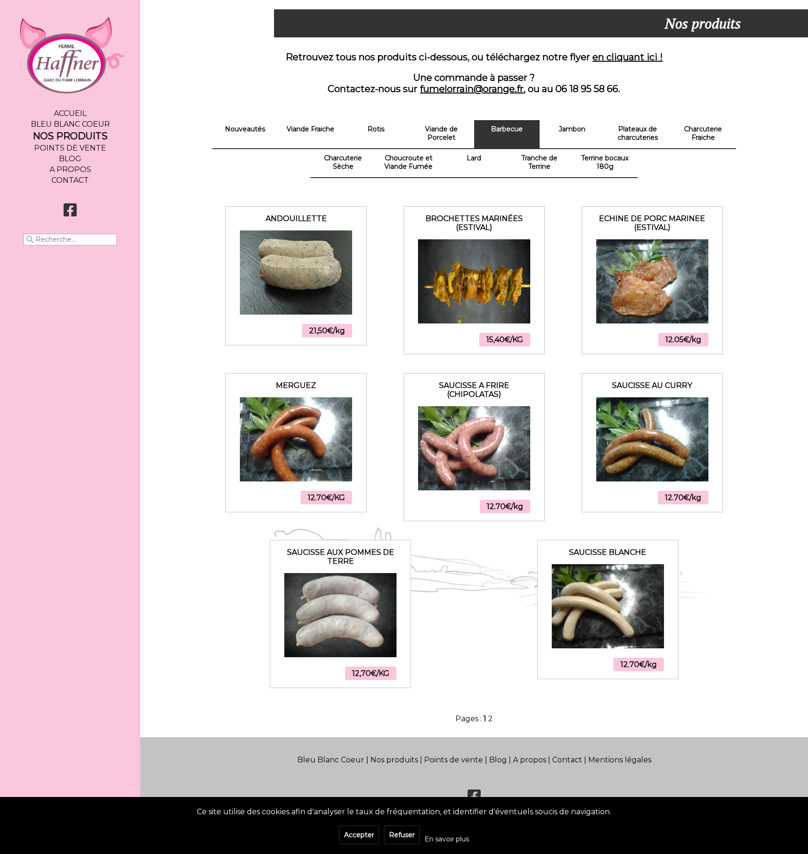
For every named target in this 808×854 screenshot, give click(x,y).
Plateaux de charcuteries (638, 133)
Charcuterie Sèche (343, 162)
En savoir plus (447, 839)
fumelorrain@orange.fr (472, 88)
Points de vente (70, 148)
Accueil (70, 113)
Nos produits (70, 136)
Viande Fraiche (310, 129)
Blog (70, 158)
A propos (70, 169)
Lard (474, 158)
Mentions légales (619, 759)
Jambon (572, 129)
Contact (70, 180)
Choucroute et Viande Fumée (408, 162)
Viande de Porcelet (441, 133)
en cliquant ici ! (627, 57)
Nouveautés (245, 129)
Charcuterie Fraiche (703, 133)
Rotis (376, 129)
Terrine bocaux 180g (604, 162)
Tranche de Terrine (539, 162)
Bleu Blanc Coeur (70, 124)
